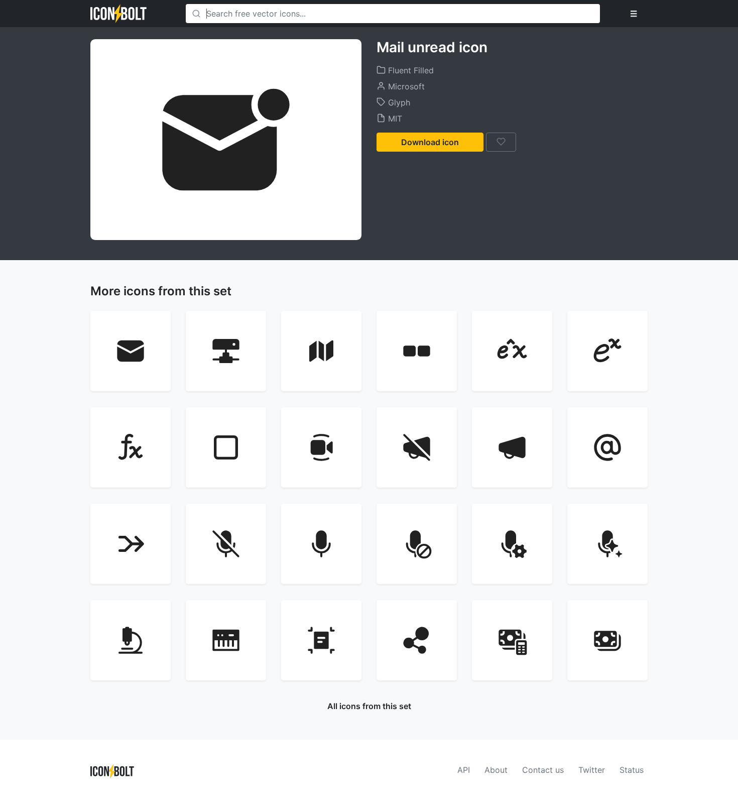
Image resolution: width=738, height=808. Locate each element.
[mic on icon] (321, 544)
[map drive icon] (226, 351)
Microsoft (405, 86)
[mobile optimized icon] (321, 640)
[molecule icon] (417, 640)
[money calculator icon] (512, 640)
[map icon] (321, 351)
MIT (394, 118)
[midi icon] (226, 640)
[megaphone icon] (512, 447)
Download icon (430, 142)
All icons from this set (369, 706)
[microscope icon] (130, 640)
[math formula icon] (130, 447)
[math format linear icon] (512, 351)
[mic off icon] (226, 544)
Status (632, 770)
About (496, 770)
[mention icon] (607, 447)
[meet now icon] (321, 447)
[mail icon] (130, 351)
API (463, 770)
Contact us (543, 770)
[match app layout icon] (417, 351)
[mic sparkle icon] (607, 544)
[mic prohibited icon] (417, 544)
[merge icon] (130, 544)
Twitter (591, 770)
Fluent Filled (410, 70)
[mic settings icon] (512, 544)
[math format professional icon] (607, 351)
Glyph (398, 102)
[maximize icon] (226, 447)
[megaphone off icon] (417, 447)
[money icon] (607, 640)
